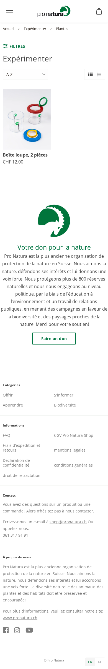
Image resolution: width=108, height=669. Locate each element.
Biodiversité (65, 405)
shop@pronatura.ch (68, 521)
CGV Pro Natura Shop (73, 435)
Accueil (8, 28)
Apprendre (13, 405)
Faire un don (54, 338)
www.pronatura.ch (20, 617)
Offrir (8, 395)
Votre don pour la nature (54, 247)
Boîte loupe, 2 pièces (25, 155)
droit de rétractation (21, 475)
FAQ (6, 435)
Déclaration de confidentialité (16, 463)
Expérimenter (35, 28)
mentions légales (70, 450)
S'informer (63, 395)
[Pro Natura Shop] (54, 11)
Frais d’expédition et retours (21, 448)
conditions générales (73, 465)
